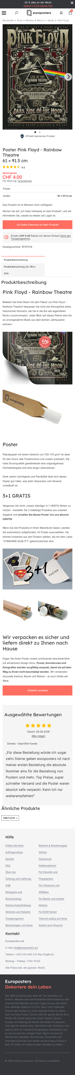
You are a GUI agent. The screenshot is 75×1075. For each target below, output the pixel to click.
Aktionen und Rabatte (17, 911)
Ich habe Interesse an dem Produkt (38, 224)
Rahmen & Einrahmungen (53, 845)
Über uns (10, 871)
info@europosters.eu (26, 947)
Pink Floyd (9, 818)
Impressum (45, 858)
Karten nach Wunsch (51, 925)
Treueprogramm (14, 918)
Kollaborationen (47, 865)
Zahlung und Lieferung (18, 878)
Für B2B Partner (48, 911)
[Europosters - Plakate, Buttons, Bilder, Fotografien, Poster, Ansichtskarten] (39, 13)
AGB (7, 885)
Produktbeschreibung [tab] (16, 259)
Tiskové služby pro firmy (53, 918)
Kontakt (9, 858)
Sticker (43, 852)
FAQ (7, 865)
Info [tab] (6, 273)
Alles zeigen (38, 735)
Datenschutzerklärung (18, 905)
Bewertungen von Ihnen (19, 925)
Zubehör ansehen (37, 690)
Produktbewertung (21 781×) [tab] (19, 266)
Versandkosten (25, 181)
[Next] (68, 77)
